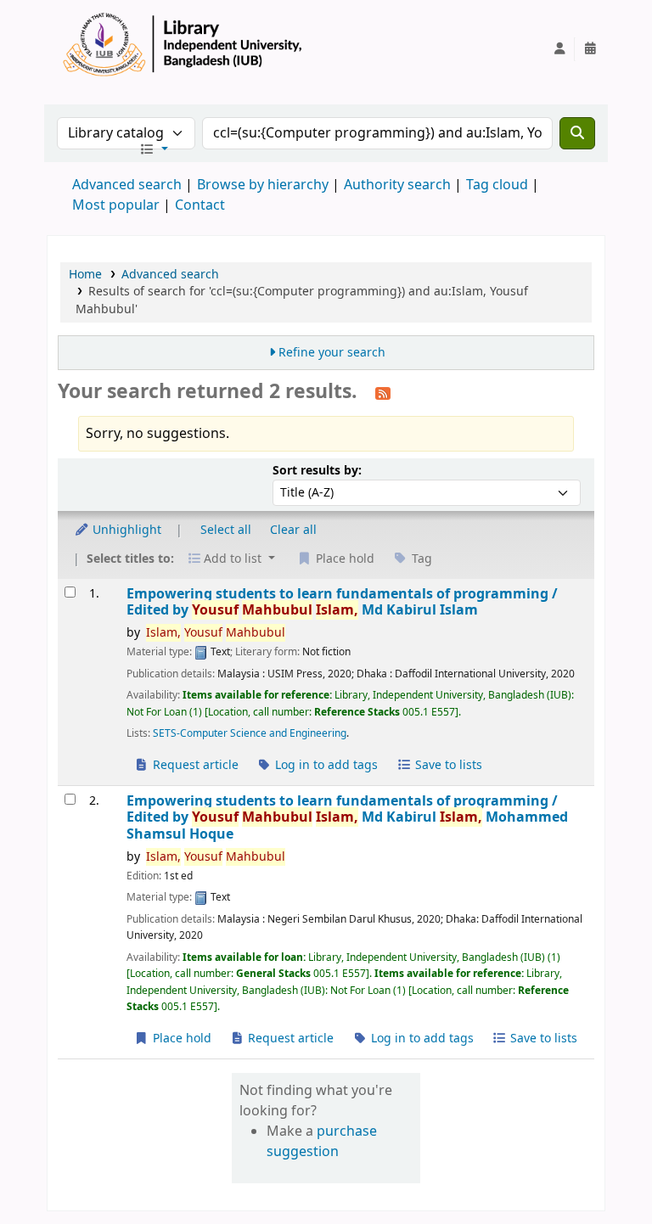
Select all (225, 530)
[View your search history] (590, 49)
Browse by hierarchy (263, 185)
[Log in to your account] (559, 49)
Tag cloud (497, 185)
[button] (153, 150)
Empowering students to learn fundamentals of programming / (342, 602)
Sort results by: (317, 471)
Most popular (116, 205)
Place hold (180, 1038)
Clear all (293, 530)
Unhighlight (125, 530)
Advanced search (127, 185)
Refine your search (331, 353)
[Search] (577, 133)
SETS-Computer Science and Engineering (249, 733)
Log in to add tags (325, 765)
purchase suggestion (322, 1141)
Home (85, 275)
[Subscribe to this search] (383, 393)
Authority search (397, 185)
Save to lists (447, 765)
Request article (194, 765)
